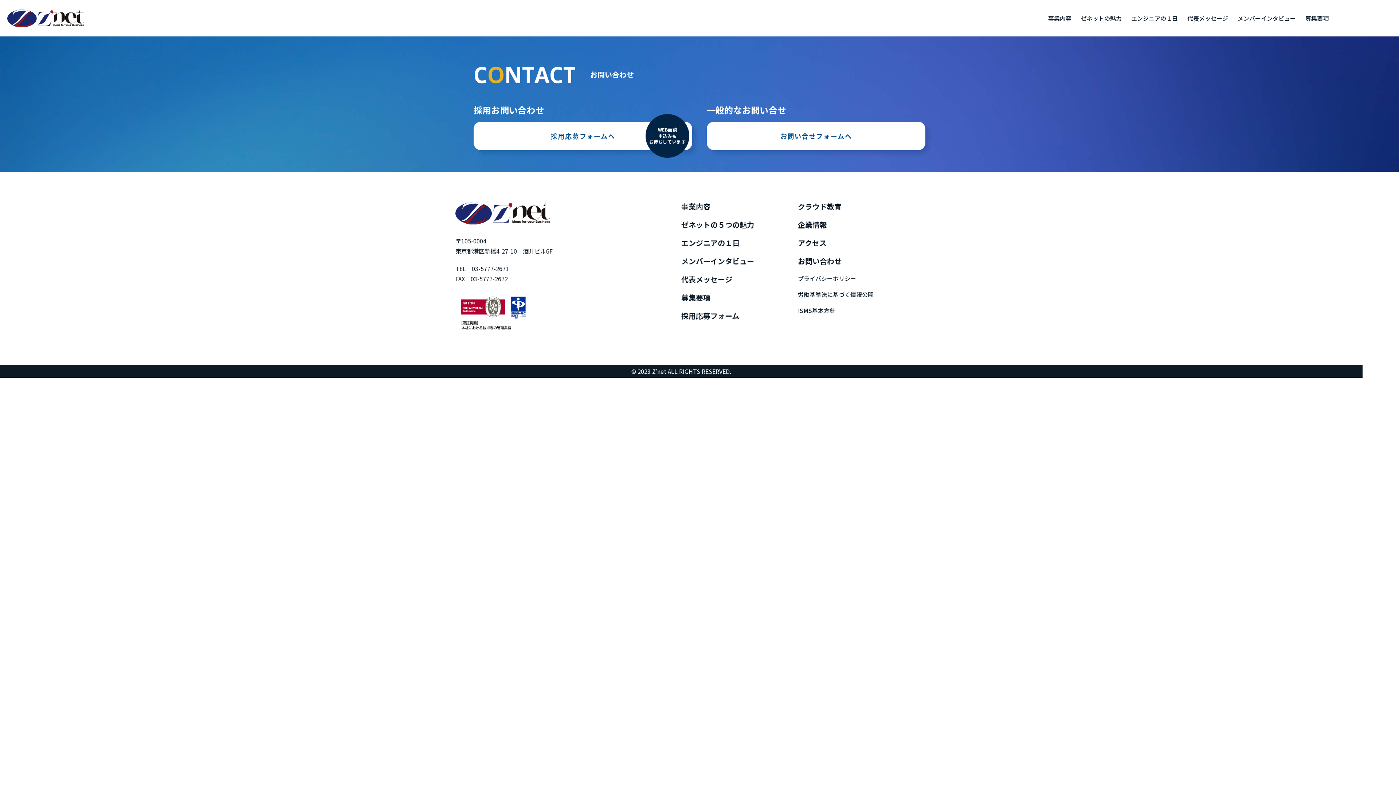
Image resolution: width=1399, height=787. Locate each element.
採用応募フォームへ (618, 135)
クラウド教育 (820, 206)
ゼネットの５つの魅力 (717, 224)
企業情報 (812, 224)
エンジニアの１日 (1154, 18)
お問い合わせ (820, 261)
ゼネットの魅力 (1101, 18)
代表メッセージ (1207, 18)
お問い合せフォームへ (816, 136)
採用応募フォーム (710, 315)
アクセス (812, 243)
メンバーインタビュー (1267, 18)
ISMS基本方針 (816, 310)
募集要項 (1317, 18)
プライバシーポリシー (827, 278)
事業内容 (1059, 18)
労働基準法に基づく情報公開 (836, 294)
